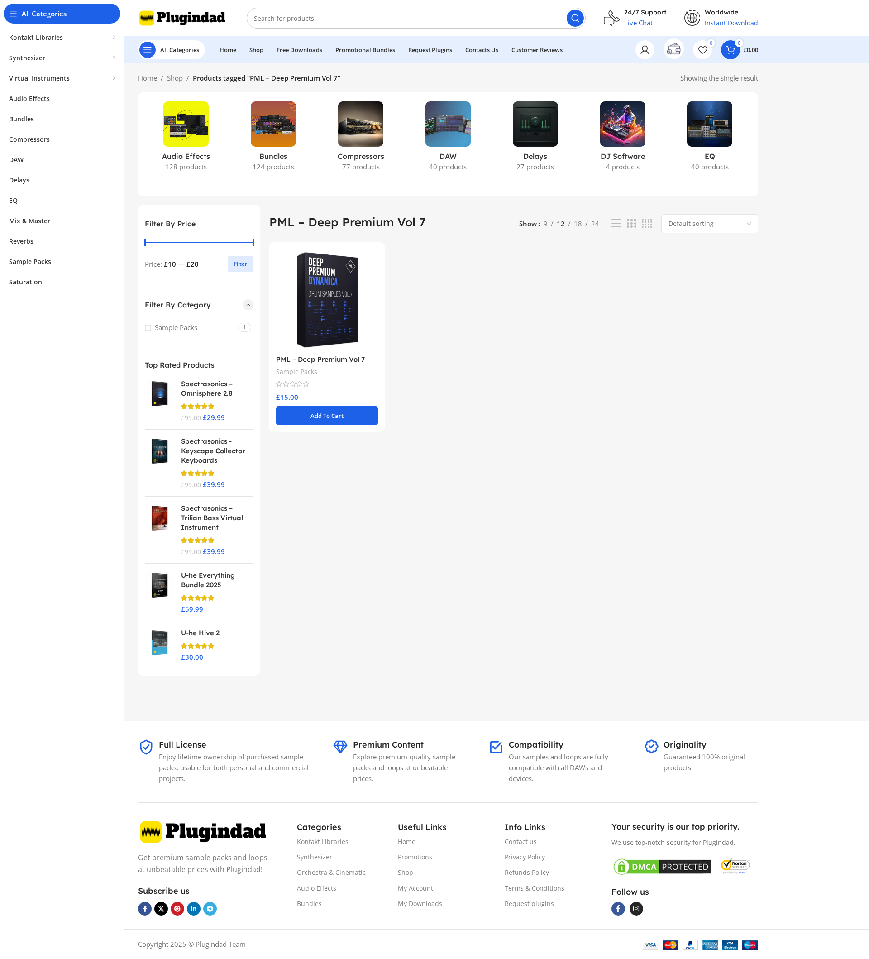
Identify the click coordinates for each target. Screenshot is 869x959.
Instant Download (731, 23)
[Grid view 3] (631, 223)
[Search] (575, 18)
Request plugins (529, 903)
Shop (175, 77)
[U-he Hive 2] (159, 645)
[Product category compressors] (361, 139)
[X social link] (161, 909)
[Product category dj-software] (622, 139)
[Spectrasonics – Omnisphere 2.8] (159, 400)
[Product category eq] (710, 139)
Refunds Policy (527, 872)
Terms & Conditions (534, 888)
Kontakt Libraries (323, 841)
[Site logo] (183, 17)
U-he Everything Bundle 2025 (208, 580)
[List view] (616, 223)
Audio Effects (316, 888)
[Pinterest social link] (177, 909)
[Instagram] (636, 909)
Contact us (521, 841)
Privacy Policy (525, 857)
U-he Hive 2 (200, 632)
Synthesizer (314, 857)
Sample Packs (176, 327)
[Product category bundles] (273, 139)
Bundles (309, 903)
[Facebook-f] (618, 909)
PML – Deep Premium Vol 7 (320, 359)
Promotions (415, 857)
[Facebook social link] (145, 909)
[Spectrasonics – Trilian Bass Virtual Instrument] (159, 529)
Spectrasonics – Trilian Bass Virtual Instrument (212, 518)
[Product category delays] (535, 139)
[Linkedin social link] (194, 909)
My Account (415, 888)
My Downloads (420, 903)
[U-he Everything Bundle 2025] (159, 592)
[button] (327, 415)
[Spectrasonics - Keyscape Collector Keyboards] (159, 462)
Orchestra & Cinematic (331, 872)
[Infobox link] (674, 49)
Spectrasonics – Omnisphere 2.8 (207, 388)
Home (147, 77)
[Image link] (204, 831)
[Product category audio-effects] (186, 139)
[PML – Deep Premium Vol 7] (327, 300)
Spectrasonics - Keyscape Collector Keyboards (213, 451)
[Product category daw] (448, 139)
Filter (240, 264)
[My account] (645, 50)
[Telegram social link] (210, 909)
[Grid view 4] (647, 223)
